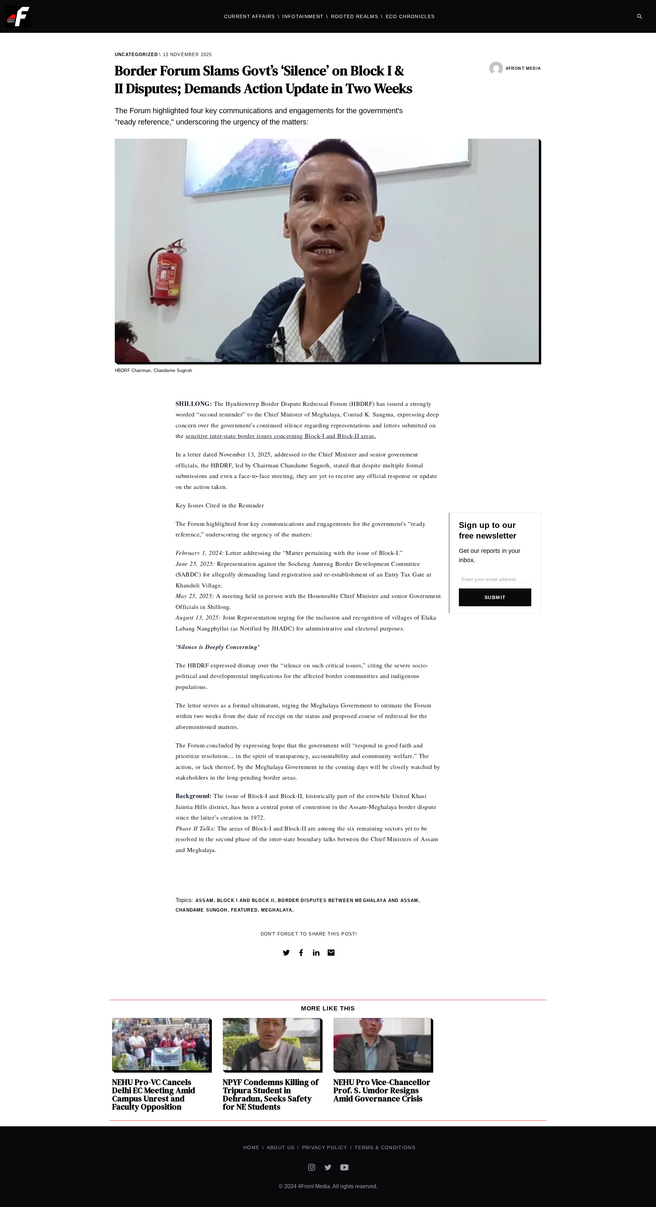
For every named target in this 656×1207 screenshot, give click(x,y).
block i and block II (245, 900)
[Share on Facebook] (301, 953)
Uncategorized (136, 54)
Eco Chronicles (410, 16)
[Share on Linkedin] (316, 953)
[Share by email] (331, 953)
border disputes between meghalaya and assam (348, 900)
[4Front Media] (82, 16)
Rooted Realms (354, 16)
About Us (281, 1147)
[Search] (639, 16)
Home (251, 1147)
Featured (244, 910)
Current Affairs (249, 16)
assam (204, 900)
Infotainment (303, 16)
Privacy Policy (324, 1147)
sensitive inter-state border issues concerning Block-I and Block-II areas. (281, 436)
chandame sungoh (202, 910)
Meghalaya (276, 910)
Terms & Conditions (385, 1147)
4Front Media (523, 68)
